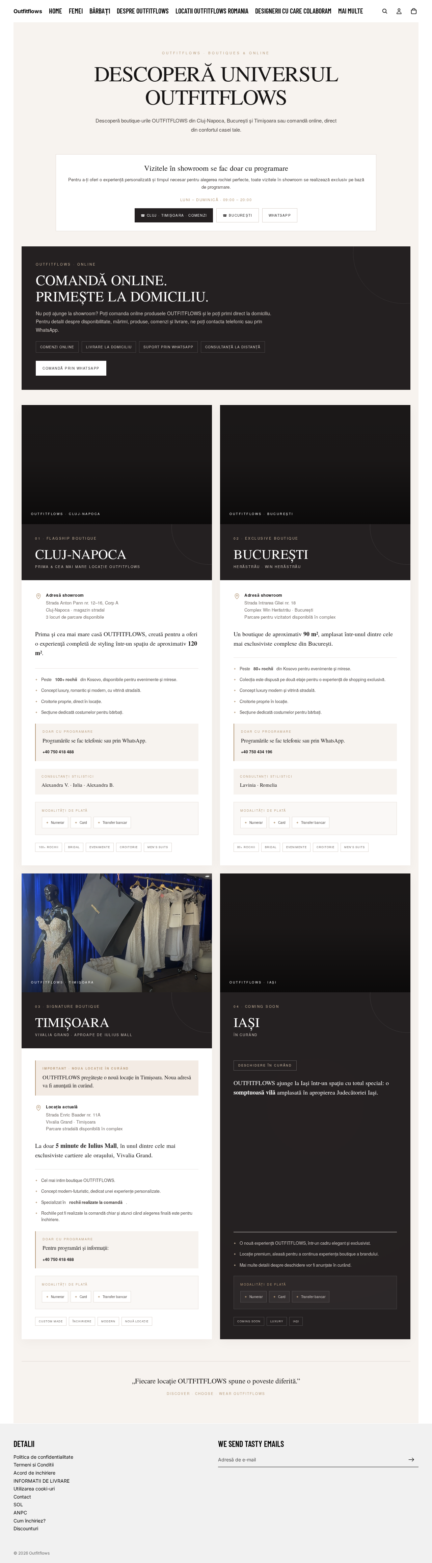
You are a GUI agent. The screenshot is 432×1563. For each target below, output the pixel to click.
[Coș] (413, 11)
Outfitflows (39, 1553)
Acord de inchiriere (34, 1472)
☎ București (237, 215)
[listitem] (351, 11)
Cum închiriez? (30, 1520)
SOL (18, 1504)
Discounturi (26, 1528)
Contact (22, 1496)
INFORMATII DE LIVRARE (42, 1480)
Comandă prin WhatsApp (71, 368)
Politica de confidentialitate (43, 1456)
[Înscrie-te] (411, 1459)
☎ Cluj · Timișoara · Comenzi (174, 215)
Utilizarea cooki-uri (34, 1488)
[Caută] (384, 11)
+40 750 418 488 (58, 752)
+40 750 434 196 (256, 752)
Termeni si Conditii (34, 1464)
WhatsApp (280, 215)
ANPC (20, 1512)
